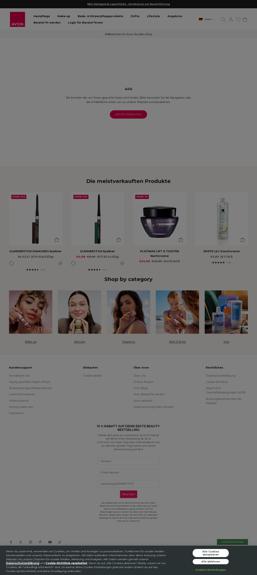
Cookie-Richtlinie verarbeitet (66, 563)
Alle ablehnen (210, 561)
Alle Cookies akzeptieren (210, 553)
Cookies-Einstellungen (210, 569)
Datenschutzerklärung (22, 563)
